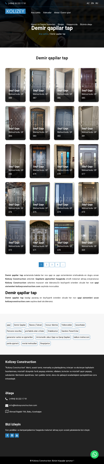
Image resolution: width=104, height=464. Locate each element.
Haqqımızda (72, 24)
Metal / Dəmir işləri (62, 12)
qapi (8, 325)
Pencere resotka (14, 331)
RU (97, 3)
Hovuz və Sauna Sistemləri (43, 24)
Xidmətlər (47, 12)
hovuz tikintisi (52, 325)
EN (92, 3)
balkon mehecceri (81, 337)
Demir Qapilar (20, 325)
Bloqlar (61, 24)
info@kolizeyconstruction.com (23, 405)
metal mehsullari (29, 343)
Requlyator (45, 343)
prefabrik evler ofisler (34, 331)
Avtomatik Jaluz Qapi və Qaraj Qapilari (53, 337)
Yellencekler (66, 325)
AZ (88, 3)
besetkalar (80, 325)
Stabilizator (53, 331)
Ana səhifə (35, 12)
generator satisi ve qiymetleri (20, 337)
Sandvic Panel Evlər (70, 331)
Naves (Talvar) (35, 325)
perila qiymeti (13, 343)
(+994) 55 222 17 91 (17, 3)
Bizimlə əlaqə (86, 24)
